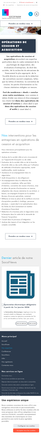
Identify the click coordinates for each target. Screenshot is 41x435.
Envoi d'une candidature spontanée (13, 379)
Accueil (4, 341)
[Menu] (36, 14)
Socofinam (6, 344)
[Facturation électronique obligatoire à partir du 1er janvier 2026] (20, 285)
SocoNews (6, 355)
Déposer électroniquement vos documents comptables (19, 382)
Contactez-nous (7, 365)
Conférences (6, 351)
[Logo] (11, 14)
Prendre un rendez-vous (19, 23)
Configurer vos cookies (26, 426)
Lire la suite (32, 323)
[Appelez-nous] (30, 14)
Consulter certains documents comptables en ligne (17, 385)
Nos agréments (7, 362)
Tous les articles (21, 323)
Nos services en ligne (10, 2)
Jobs (3, 358)
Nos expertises (10, 5)
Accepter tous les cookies (26, 430)
